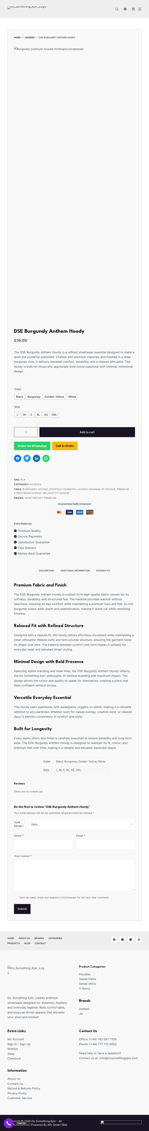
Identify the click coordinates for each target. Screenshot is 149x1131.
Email (80, 835)
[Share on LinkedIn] (36, 458)
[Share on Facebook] (17, 458)
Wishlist (12, 1049)
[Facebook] (114, 939)
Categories (55, 938)
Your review (23, 856)
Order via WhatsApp (32, 446)
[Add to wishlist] (129, 52)
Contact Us (15, 1083)
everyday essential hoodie (68, 489)
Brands (39, 938)
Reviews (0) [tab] (103, 570)
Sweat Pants (87, 979)
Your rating (19, 824)
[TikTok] (139, 939)
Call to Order (65, 446)
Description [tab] (46, 570)
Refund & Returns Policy (23, 1088)
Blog (27, 943)
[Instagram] (130, 939)
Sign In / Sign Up (19, 1044)
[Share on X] (27, 458)
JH (81, 1014)
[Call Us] (9, 1123)
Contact (40, 943)
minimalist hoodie (102, 489)
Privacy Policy (17, 1093)
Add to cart (87, 432)
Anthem (84, 1009)
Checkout (14, 1058)
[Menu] (140, 9)
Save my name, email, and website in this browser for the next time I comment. (64, 897)
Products (13, 943)
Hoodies (35, 484)
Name (19, 835)
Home (10, 938)
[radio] (20, 396)
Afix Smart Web (57, 1124)
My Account (15, 1039)
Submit (22, 909)
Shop (11, 1054)
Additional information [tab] (75, 570)
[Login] (125, 9)
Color (17, 389)
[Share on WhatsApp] (46, 458)
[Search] (117, 9)
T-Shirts (84, 988)
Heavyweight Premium (40, 497)
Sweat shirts (87, 983)
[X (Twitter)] (122, 939)
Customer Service (19, 1098)
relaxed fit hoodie (56, 493)
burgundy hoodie (35, 489)
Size (17, 407)
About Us (24, 938)
